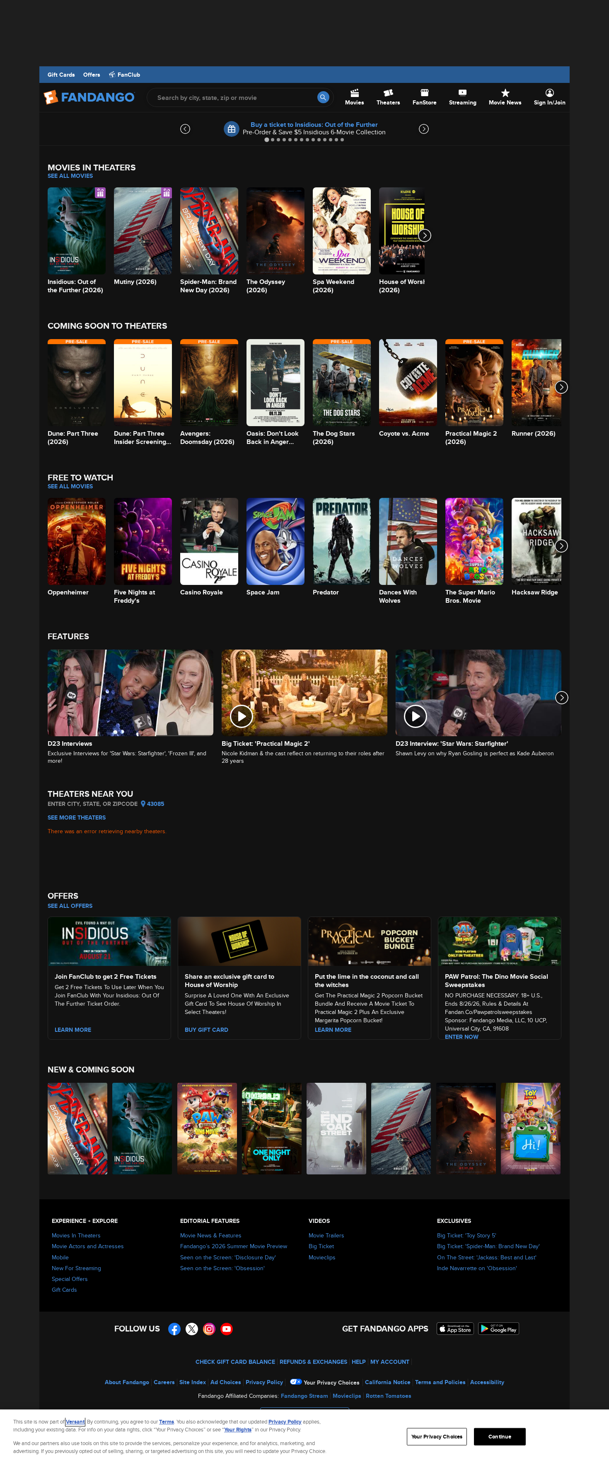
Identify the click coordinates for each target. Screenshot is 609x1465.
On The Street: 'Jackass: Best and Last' (486, 1257)
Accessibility (487, 1382)
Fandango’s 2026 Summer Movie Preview (233, 1246)
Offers (91, 74)
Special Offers (70, 1279)
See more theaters (77, 817)
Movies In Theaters (76, 1235)
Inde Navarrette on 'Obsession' (477, 1268)
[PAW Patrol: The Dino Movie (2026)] (207, 1128)
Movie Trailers (326, 1235)
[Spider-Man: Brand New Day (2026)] (78, 1128)
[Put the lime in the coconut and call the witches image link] (369, 940)
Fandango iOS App (455, 1328)
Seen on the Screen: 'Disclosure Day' (228, 1257)
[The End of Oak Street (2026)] (337, 1128)
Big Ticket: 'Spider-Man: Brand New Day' (488, 1246)
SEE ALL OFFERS (70, 905)
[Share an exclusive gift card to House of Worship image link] (239, 940)
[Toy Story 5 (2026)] (531, 1128)
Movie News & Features (211, 1235)
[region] (304, 1437)
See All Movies (70, 176)
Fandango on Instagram (209, 1329)
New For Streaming (76, 1268)
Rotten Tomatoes (388, 1396)
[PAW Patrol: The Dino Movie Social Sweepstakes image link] (499, 940)
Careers (164, 1382)
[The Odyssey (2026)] (466, 1128)
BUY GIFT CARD (206, 1030)
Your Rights (237, 1429)
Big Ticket (321, 1246)
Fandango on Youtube (226, 1329)
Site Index (192, 1382)
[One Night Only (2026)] (272, 1128)
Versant (75, 1422)
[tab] (266, 139)
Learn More (73, 1030)
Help (359, 1362)
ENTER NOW (462, 1037)
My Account (389, 1362)
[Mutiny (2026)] (401, 1128)
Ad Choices (225, 1382)
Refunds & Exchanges (313, 1362)
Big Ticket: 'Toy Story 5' (466, 1235)
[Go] (323, 97)
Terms (166, 1422)
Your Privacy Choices (332, 1382)
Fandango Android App (499, 1328)
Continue (499, 1437)
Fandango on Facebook (174, 1329)
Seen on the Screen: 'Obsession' (222, 1268)
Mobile (60, 1257)
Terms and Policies (440, 1382)
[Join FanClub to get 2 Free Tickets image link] (109, 940)
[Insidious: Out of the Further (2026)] (142, 1128)
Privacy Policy (264, 1382)
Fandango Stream (304, 1396)
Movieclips (322, 1257)
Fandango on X (192, 1329)
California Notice (388, 1382)
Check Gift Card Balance (235, 1362)
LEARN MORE (333, 1030)
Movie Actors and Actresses (88, 1246)
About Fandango (127, 1382)
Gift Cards (61, 74)
